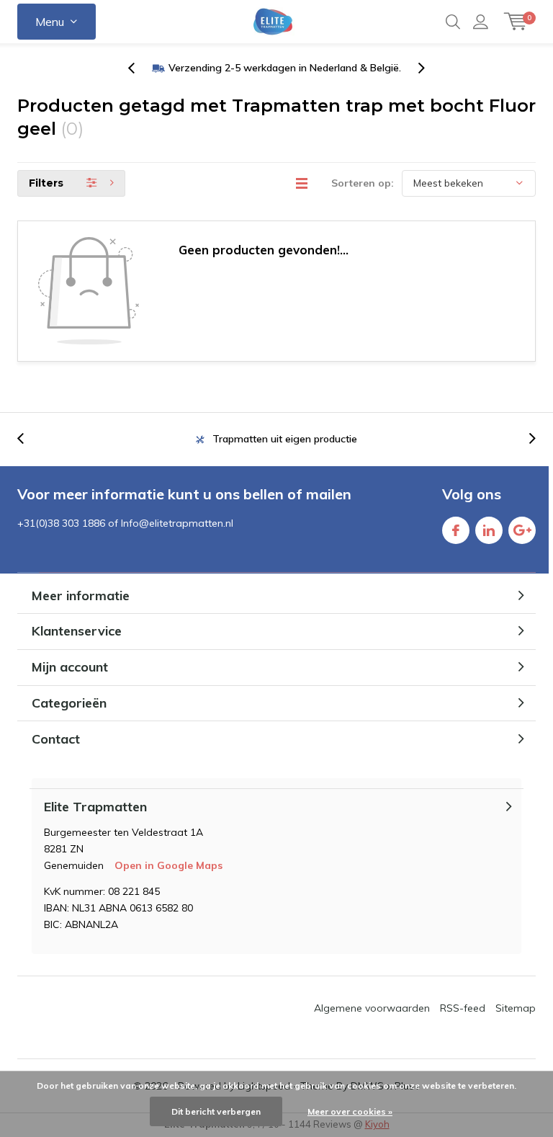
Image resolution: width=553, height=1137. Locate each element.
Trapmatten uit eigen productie (284, 438)
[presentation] (139, 68)
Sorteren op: (362, 183)
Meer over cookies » (349, 1111)
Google (522, 530)
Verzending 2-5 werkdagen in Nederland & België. (284, 67)
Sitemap (515, 1008)
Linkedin (489, 530)
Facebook (455, 530)
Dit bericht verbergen (216, 1111)
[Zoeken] (453, 21)
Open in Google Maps (168, 865)
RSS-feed (462, 1008)
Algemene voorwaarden (372, 1008)
